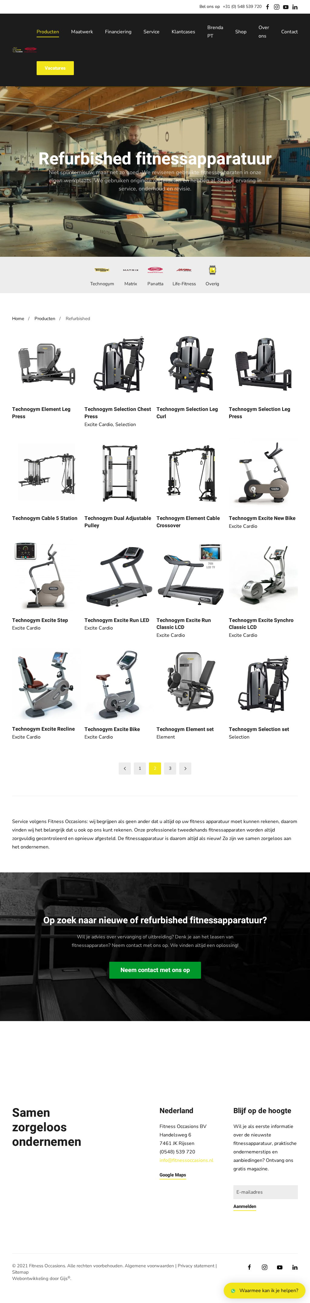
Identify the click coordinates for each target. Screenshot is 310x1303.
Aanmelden (244, 1206)
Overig (212, 284)
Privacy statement (196, 1266)
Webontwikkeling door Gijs (41, 1278)
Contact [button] (289, 31)
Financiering (118, 31)
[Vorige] (125, 768)
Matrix (130, 284)
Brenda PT (215, 31)
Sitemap (20, 1272)
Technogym (102, 284)
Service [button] (151, 31)
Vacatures (55, 68)
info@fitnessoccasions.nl (186, 1160)
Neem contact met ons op (155, 970)
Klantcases (183, 31)
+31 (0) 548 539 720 (242, 6)
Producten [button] (48, 31)
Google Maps (173, 1175)
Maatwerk (82, 31)
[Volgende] (185, 768)
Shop (240, 31)
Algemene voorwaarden (149, 1266)
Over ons (264, 31)
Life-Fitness (184, 284)
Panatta (155, 284)
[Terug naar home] (24, 50)
